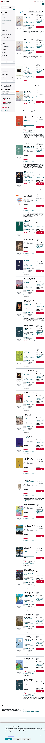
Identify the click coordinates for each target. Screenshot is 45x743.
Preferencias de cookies (25, 733)
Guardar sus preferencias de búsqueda (31, 711)
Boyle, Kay (25, 437)
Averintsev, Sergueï (27, 618)
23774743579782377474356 (28, 334)
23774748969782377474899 (28, 423)
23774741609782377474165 (28, 623)
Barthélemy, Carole (27, 596)
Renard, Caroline (26, 352)
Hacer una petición (5, 714)
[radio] (1, 44)
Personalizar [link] (26, 739)
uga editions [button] (24, 8)
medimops (28, 100)
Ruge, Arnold (26, 282)
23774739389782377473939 (28, 245)
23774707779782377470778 (28, 645)
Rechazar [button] (17, 739)
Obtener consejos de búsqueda (29, 707)
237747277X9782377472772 (28, 532)
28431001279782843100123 (28, 177)
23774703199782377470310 (28, 556)
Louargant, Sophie (27, 549)
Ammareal (28, 25)
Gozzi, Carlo (26, 221)
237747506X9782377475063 (28, 401)
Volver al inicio (22, 719)
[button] (18, 12)
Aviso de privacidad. (11, 736)
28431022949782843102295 (28, 226)
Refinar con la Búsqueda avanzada (35, 8)
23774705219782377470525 (28, 579)
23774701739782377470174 (28, 265)
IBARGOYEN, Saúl (27, 92)
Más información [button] (4, 110)
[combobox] (24, 4)
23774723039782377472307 (28, 287)
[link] (43, 11)
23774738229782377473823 (28, 379)
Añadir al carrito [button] (40, 27)
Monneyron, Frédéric (27, 304)
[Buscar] (43, 4)
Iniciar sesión (39, 1)
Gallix (27, 229)
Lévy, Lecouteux (26, 68)
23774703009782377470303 (28, 510)
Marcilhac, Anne (26, 527)
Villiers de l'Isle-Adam (28, 172)
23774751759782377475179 (28, 202)
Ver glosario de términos (28, 709)
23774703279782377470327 (28, 443)
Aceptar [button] (8, 739)
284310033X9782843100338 (28, 73)
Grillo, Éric (25, 329)
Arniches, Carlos (26, 396)
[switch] (2, 85)
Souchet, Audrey (26, 374)
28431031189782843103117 (28, 465)
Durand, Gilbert (26, 506)
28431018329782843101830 (28, 125)
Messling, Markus (27, 461)
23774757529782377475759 (28, 601)
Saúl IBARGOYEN (26, 17)
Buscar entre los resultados (6, 7)
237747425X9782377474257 (28, 22)
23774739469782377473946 (28, 153)
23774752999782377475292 (28, 357)
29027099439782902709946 (28, 309)
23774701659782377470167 (28, 487)
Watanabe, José (26, 661)
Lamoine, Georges (27, 418)
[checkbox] (1, 14)
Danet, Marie (26, 197)
